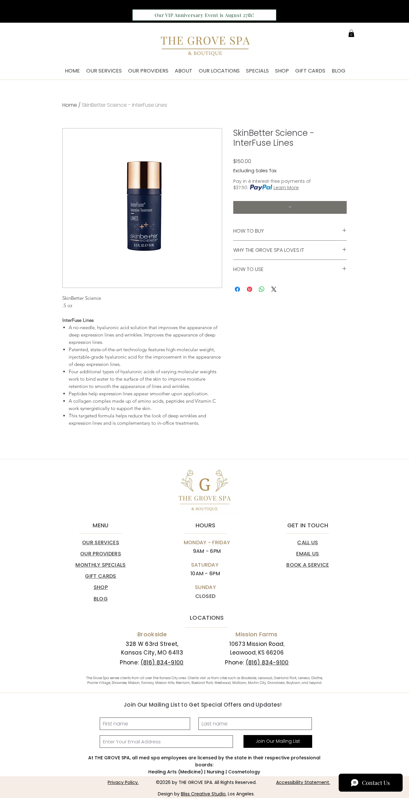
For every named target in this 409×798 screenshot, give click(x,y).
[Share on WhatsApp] (262, 289)
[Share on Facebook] (237, 289)
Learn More (286, 187)
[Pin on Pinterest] (249, 289)
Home (69, 105)
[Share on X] (274, 289)
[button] (351, 33)
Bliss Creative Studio (203, 794)
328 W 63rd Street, (152, 644)
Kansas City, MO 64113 (152, 652)
